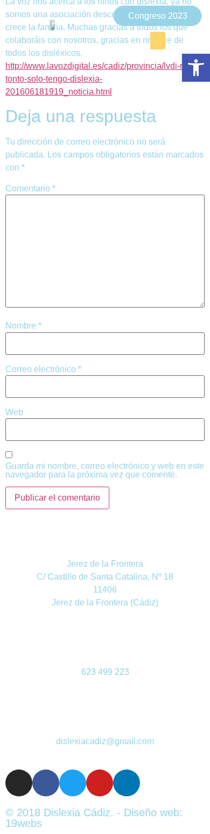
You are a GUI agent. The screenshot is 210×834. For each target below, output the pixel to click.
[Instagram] (18, 782)
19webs (23, 823)
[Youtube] (99, 782)
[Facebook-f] (45, 782)
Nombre (23, 326)
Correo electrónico (43, 369)
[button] (157, 40)
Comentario (30, 188)
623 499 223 (105, 671)
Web (14, 412)
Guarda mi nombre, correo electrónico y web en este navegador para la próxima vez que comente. (104, 470)
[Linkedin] (126, 782)
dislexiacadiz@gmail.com (105, 741)
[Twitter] (72, 782)
